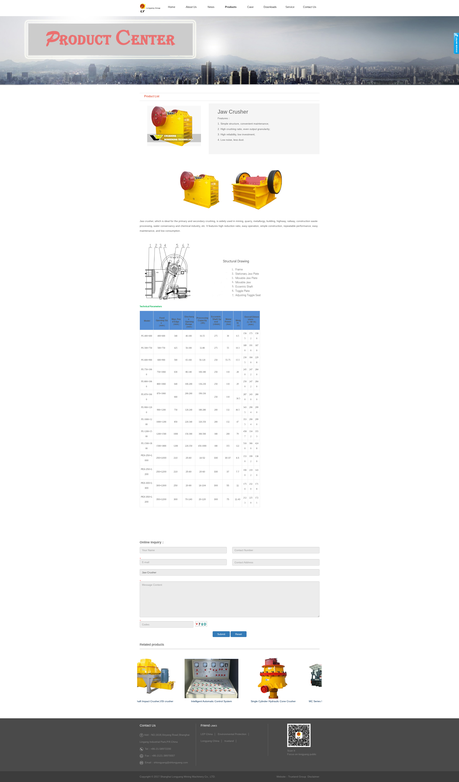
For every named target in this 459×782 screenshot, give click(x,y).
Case (250, 6)
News (211, 6)
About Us (191, 6)
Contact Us (309, 6)
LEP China (207, 734)
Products (230, 6)
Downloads (270, 6)
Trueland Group (297, 776)
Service (289, 6)
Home (171, 6)
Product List (151, 96)
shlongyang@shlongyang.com (171, 762)
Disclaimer (313, 776)
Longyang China (210, 741)
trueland (229, 741)
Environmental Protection (232, 734)
